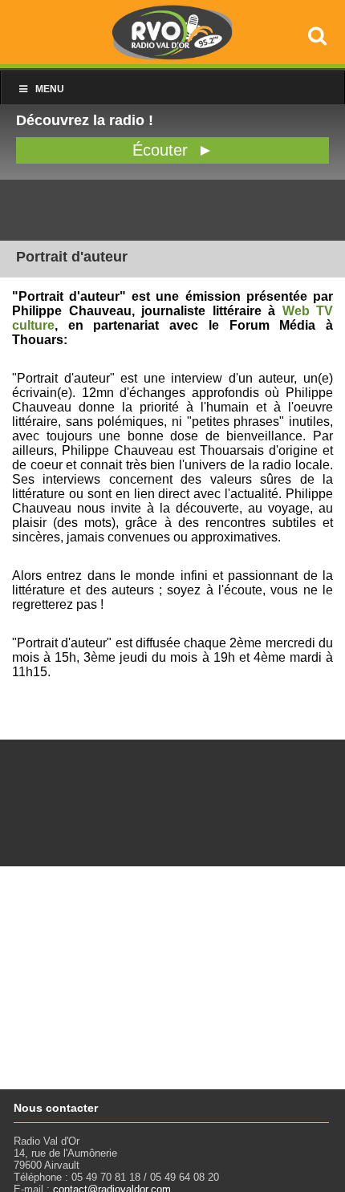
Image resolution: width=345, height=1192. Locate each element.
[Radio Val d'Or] (172, 56)
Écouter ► (172, 150)
